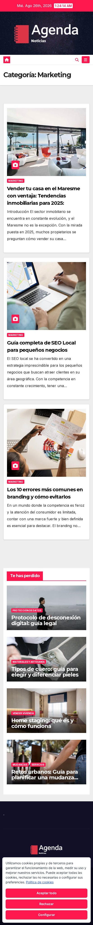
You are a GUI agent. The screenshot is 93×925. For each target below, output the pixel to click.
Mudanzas (20, 764)
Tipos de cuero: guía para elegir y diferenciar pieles (44, 672)
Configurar (46, 915)
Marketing (15, 180)
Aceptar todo (47, 893)
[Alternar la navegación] (86, 59)
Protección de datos (27, 610)
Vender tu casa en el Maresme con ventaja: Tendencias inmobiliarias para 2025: (43, 195)
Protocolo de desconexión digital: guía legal (46, 620)
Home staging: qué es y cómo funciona (42, 723)
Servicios (38, 764)
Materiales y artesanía (29, 661)
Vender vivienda (23, 713)
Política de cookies (39, 882)
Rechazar (46, 904)
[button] (77, 60)
